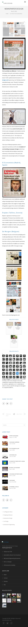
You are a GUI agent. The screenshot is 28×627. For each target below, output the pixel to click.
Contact (6, 578)
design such (5, 80)
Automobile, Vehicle (14, 486)
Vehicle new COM (8, 551)
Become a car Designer (14, 467)
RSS (5, 584)
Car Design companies (14, 442)
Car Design (5, 521)
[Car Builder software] (19, 600)
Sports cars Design (13, 435)
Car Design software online (15, 474)
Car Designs (12, 480)
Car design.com (12, 455)
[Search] (24, 425)
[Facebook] (3, 403)
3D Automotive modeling (9, 565)
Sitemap (6, 581)
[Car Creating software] (4, 605)
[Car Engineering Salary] (14, 596)
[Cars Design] (7, 3)
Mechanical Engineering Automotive (12, 558)
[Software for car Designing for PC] (14, 600)
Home (7, 13)
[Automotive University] (4, 596)
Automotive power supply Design (17, 461)
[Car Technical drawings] (9, 600)
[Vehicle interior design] (19, 596)
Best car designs (8, 561)
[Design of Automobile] (4, 600)
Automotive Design (7, 518)
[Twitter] (7, 403)
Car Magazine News (7, 512)
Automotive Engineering (16, 13)
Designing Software (7, 515)
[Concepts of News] (9, 596)
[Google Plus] (11, 403)
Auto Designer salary (14, 448)
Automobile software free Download (12, 555)
